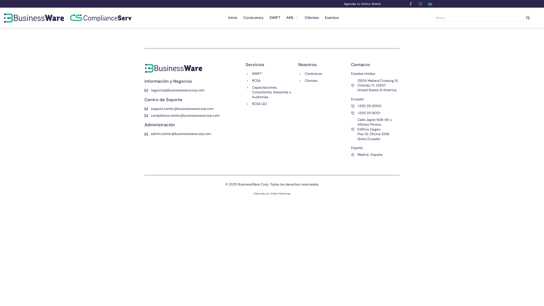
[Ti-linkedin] (430, 4)
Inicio (232, 17)
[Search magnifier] (528, 18)
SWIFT (274, 17)
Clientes (312, 17)
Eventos (332, 17)
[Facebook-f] (411, 4)
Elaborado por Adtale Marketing (272, 193)
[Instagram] (420, 4)
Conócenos (253, 17)
